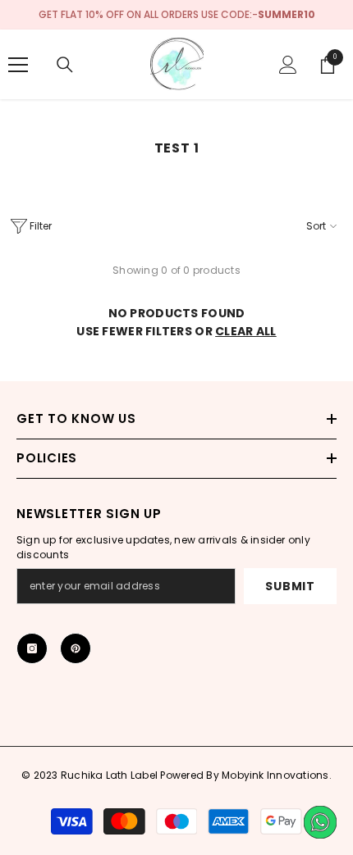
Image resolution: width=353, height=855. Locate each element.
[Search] (65, 65)
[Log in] (288, 65)
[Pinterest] (75, 648)
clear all (246, 331)
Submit (289, 586)
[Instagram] (32, 648)
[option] (176, 15)
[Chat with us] (320, 822)
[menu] (18, 65)
